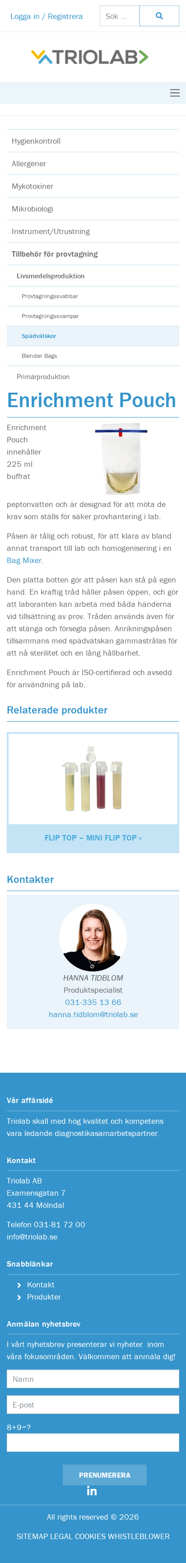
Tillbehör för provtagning (55, 254)
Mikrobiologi (32, 208)
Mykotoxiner (32, 186)
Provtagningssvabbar (50, 296)
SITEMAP (32, 1536)
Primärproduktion (43, 376)
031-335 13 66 (93, 1002)
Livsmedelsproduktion (51, 275)
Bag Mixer (24, 560)
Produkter (44, 1296)
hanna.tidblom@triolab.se (93, 1014)
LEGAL (61, 1536)
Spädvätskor (39, 336)
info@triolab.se (32, 1236)
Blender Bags (39, 356)
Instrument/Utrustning (51, 231)
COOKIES (90, 1536)
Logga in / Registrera (46, 16)
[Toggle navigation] (175, 93)
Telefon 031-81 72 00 (46, 1224)
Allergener (29, 163)
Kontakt (41, 1284)
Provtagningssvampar (50, 316)
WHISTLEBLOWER (139, 1536)
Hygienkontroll (36, 141)
